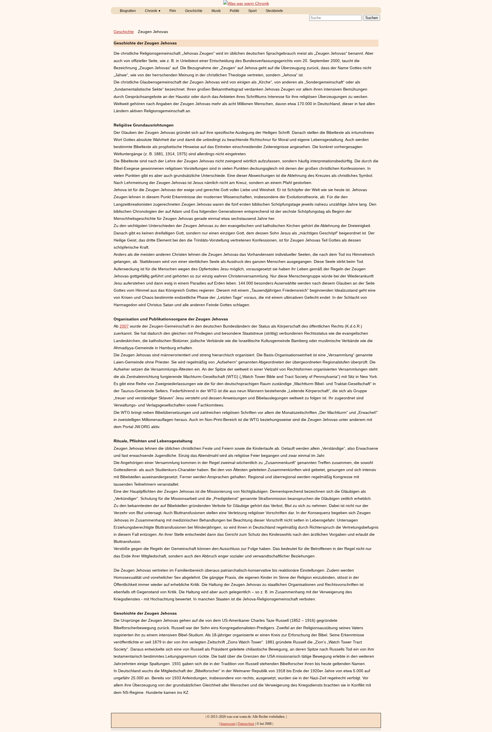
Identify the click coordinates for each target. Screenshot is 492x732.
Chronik (151, 11)
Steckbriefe (274, 11)
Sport (252, 11)
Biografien (128, 11)
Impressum (227, 724)
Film (172, 11)
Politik (234, 11)
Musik (216, 11)
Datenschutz (246, 724)
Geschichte (193, 11)
